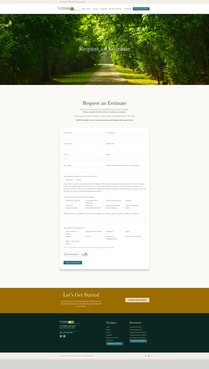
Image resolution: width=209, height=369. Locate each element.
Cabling (129, 200)
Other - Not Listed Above (72, 242)
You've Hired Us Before (71, 232)
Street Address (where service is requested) (122, 165)
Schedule (69, 180)
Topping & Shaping (113, 205)
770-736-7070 (70, 1)
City (66, 154)
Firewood (89, 205)
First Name (68, 133)
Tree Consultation (132, 205)
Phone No (110, 144)
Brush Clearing (111, 208)
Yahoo (88, 236)
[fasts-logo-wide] (69, 8)
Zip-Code (68, 165)
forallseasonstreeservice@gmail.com (70, 331)
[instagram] (148, 2)
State (108, 154)
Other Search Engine (133, 236)
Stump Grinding (72, 208)
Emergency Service (73, 200)
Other (128, 208)
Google (68, 236)
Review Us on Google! (80, 1)
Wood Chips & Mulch (93, 208)
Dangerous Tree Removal (92, 201)
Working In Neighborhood (111, 237)
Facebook (109, 231)
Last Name (111, 133)
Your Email (68, 144)
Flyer (127, 231)
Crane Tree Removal (113, 200)
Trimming (69, 205)
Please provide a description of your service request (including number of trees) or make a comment (101, 214)
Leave (78, 180)
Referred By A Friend (93, 231)
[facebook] (145, 2)
